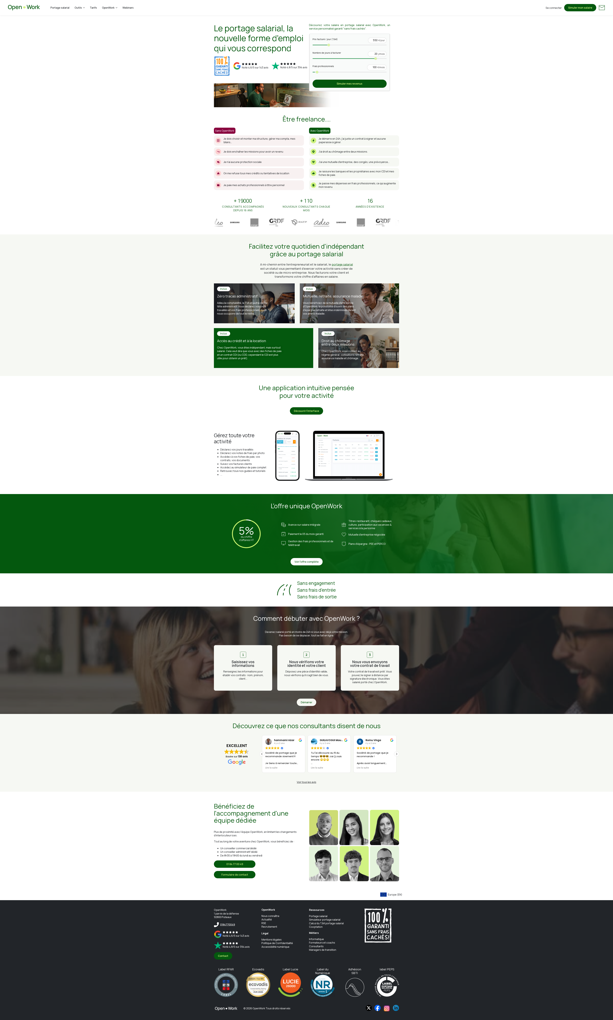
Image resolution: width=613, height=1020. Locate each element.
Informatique (316, 939)
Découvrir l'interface (306, 411)
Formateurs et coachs (322, 942)
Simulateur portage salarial (324, 919)
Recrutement (269, 926)
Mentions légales (271, 939)
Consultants (316, 946)
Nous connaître (270, 916)
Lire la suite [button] (271, 767)
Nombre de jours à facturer (327, 52)
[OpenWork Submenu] (117, 8)
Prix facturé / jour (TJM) (325, 39)
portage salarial (342, 264)
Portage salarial (59, 7)
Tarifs (93, 7)
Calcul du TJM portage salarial (326, 923)
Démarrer (306, 702)
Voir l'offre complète (307, 561)
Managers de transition (322, 950)
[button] (396, 754)
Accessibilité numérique (275, 947)
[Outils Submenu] (84, 8)
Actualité (266, 919)
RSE (263, 923)
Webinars (128, 7)
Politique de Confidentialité (277, 943)
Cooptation (316, 927)
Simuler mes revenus (349, 83)
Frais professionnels (323, 66)
